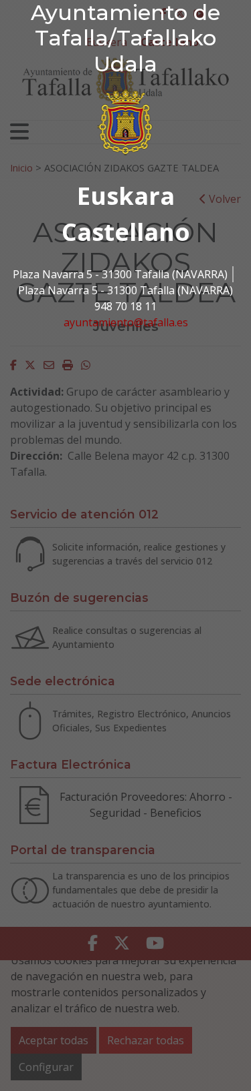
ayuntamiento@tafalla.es (126, 322)
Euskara (126, 195)
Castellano (126, 232)
